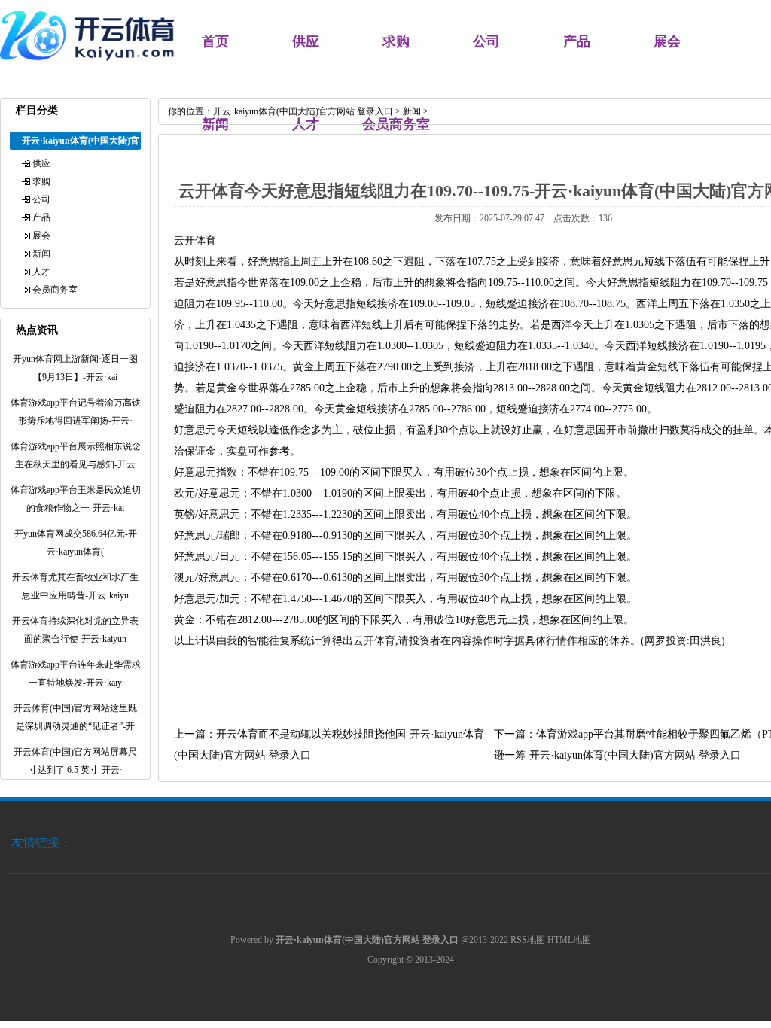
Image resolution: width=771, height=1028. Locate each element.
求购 (396, 41)
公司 (486, 41)
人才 (41, 271)
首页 (215, 41)
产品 (576, 41)
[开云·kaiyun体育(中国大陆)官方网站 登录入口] (90, 67)
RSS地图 (527, 940)
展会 (667, 41)
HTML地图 (569, 940)
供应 (305, 41)
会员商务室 (55, 289)
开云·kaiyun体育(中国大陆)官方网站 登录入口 (303, 111)
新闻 (41, 253)
